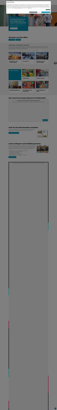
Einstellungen (48, 9)
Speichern (39, 12)
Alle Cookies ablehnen (33, 12)
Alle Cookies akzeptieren (46, 12)
